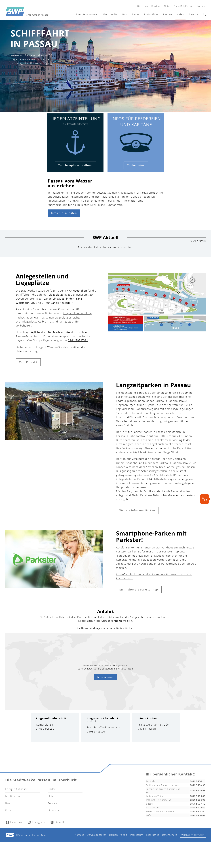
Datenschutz (169, 834)
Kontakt (201, 6)
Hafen (180, 14)
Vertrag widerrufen (192, 834)
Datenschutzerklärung (89, 668)
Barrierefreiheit (118, 834)
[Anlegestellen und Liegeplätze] (157, 330)
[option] (105, 66)
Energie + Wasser (87, 14)
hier (131, 627)
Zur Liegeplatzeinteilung (75, 165)
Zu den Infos (135, 165)
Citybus (126, 459)
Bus (124, 14)
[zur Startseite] (15, 11)
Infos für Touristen (64, 213)
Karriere (156, 6)
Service (193, 14)
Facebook (16, 822)
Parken (167, 14)
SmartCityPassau (183, 6)
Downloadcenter (96, 834)
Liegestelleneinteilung (77, 313)
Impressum (136, 834)
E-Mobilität (151, 14)
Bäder (135, 14)
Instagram (38, 822)
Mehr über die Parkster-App (138, 589)
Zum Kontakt (28, 362)
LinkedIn (60, 822)
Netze (167, 6)
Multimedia (110, 14)
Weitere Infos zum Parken (137, 510)
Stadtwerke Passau (37, 15)
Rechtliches (152, 834)
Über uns (142, 6)
